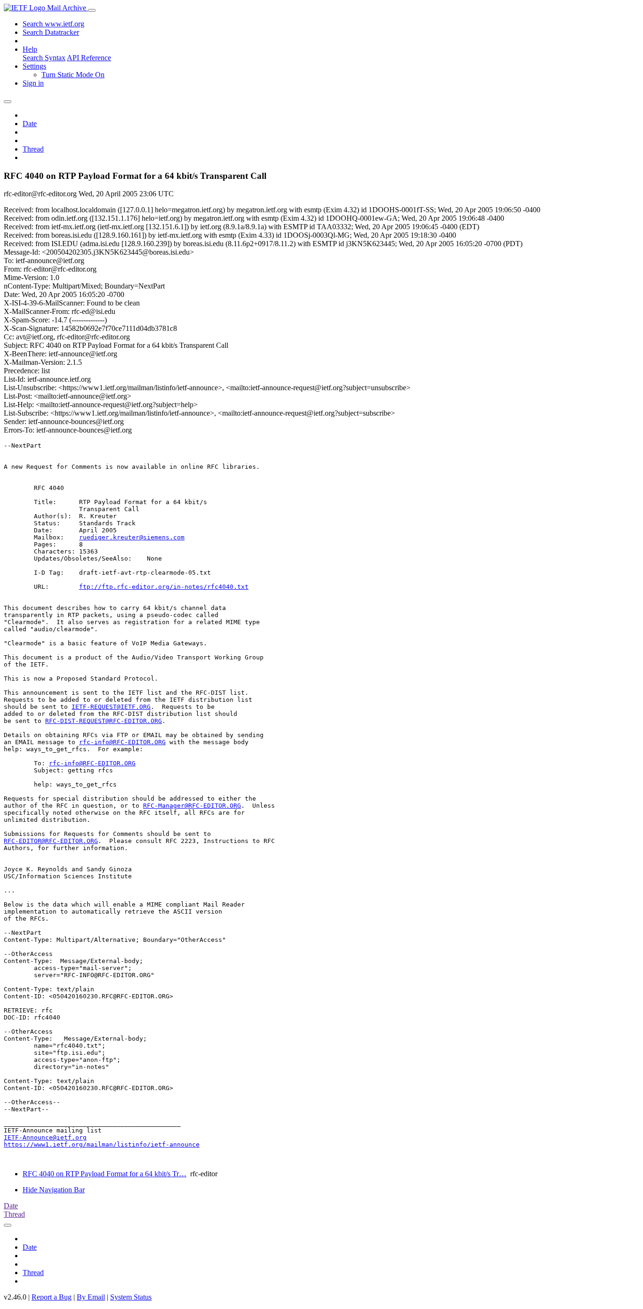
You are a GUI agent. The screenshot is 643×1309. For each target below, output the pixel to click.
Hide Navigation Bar (54, 1190)
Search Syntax (44, 58)
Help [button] (30, 49)
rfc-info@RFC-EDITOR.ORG (122, 742)
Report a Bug (52, 1297)
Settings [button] (34, 66)
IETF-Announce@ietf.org (45, 1137)
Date (30, 124)
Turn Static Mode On (72, 75)
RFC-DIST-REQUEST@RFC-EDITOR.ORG (103, 720)
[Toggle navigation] (92, 10)
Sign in (33, 83)
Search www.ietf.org (53, 24)
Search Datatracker (51, 32)
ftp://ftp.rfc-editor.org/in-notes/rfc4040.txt (164, 586)
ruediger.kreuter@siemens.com (132, 537)
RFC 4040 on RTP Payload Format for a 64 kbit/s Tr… (104, 1174)
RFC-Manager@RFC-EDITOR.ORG (192, 805)
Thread (33, 149)
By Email (91, 1297)
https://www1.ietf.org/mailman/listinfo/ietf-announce (102, 1144)
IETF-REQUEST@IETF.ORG (111, 706)
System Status (131, 1297)
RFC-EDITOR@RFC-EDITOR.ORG (51, 840)
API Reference (89, 58)
